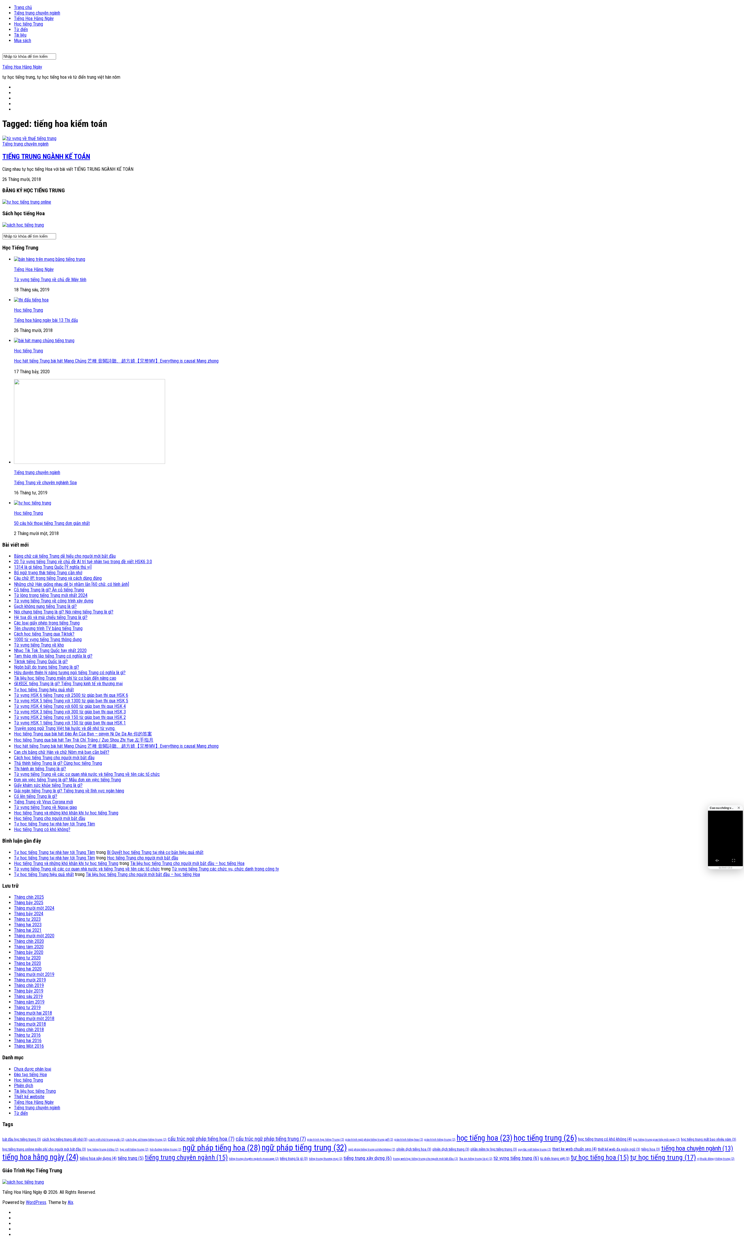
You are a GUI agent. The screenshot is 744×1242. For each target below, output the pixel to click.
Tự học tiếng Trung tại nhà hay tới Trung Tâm (54, 824)
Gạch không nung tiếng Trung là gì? (45, 606)
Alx (70, 1202)
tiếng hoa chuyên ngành (697, 1148)
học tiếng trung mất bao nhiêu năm (708, 1139)
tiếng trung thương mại (325, 1159)
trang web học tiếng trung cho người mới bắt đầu (425, 1159)
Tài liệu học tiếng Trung (35, 1091)
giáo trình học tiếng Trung (325, 1140)
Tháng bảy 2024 (28, 913)
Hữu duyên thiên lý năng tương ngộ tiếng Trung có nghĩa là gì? (70, 672)
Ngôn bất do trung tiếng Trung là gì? (46, 667)
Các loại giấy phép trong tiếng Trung (47, 623)
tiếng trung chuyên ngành (186, 1157)
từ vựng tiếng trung (516, 1158)
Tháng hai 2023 (28, 924)
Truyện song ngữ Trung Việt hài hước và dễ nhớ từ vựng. (64, 728)
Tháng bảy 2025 (28, 902)
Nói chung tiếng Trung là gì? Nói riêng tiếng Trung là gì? (63, 612)
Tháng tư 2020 (27, 958)
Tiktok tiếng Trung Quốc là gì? (41, 661)
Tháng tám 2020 (29, 947)
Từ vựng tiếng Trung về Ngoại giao (45, 807)
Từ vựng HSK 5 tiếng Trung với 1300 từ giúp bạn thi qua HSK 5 (71, 700)
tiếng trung (131, 1158)
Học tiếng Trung (28, 24)
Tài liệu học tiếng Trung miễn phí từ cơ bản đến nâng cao (65, 678)
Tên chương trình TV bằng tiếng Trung (48, 628)
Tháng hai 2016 (28, 1040)
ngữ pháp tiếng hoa (221, 1148)
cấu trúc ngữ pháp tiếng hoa (201, 1139)
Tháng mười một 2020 (34, 935)
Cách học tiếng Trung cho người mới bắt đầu (54, 757)
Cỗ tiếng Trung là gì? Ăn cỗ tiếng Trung (49, 590)
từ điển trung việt (555, 1158)
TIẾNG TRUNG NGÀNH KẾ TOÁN (46, 156)
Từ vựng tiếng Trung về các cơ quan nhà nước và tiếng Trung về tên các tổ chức (87, 774)
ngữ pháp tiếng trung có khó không (371, 1149)
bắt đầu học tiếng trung (21, 1139)
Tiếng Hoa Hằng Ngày (34, 18)
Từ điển (21, 29)
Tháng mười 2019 (30, 980)
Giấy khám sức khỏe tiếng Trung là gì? (48, 785)
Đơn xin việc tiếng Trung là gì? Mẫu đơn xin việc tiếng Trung (67, 779)
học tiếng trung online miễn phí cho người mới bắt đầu (44, 1149)
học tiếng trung (545, 1138)
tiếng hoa (650, 1149)
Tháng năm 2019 (29, 1002)
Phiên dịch (23, 1085)
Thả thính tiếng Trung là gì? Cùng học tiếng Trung (58, 763)
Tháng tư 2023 (27, 919)
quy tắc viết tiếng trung (534, 1149)
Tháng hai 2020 (28, 969)
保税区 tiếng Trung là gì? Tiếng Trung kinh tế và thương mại (68, 683)
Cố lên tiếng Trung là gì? (35, 796)
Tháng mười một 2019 (34, 974)
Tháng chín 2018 (29, 1029)
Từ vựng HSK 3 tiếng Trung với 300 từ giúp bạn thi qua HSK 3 (70, 712)
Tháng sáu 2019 (28, 996)
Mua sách (22, 40)
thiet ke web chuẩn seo (574, 1149)
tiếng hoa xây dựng (98, 1158)
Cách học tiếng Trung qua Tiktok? (44, 634)
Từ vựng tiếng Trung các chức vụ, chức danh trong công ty (225, 869)
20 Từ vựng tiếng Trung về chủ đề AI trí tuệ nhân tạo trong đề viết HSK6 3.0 (83, 561)
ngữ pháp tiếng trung (304, 1148)
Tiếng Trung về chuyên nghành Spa (45, 482)
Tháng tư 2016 (27, 1035)
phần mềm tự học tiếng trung (494, 1149)
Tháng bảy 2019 (28, 991)
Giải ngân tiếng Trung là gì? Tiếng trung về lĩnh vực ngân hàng (69, 791)
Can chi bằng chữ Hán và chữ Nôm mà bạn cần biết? (61, 752)
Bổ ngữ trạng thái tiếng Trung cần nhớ (48, 572)
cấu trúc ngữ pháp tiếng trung (271, 1139)
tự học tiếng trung (663, 1157)
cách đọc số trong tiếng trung (146, 1140)
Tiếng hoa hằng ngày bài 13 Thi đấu (46, 320)
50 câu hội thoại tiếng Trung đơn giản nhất (52, 523)
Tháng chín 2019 (29, 985)
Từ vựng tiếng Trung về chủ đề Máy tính (50, 279)
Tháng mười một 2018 (34, 1018)
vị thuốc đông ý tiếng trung (715, 1159)
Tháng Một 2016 (29, 1046)
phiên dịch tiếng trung (450, 1149)
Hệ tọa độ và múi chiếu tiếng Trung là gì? (50, 617)
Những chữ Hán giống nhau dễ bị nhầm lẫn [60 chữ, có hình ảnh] (71, 584)
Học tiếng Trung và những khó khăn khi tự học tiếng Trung (66, 813)
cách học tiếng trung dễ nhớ (64, 1139)
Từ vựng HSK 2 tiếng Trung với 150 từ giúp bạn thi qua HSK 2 (70, 717)
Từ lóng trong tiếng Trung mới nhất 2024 (50, 595)
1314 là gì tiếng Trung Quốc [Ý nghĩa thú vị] (53, 567)
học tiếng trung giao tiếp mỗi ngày (656, 1140)
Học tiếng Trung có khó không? (42, 829)
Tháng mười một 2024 (34, 908)
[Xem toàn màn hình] (733, 860)
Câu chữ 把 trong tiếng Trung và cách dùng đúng (58, 578)
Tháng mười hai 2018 (33, 1013)
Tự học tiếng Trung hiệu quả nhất (44, 689)
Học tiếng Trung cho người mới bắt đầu (49, 818)
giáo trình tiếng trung (439, 1140)
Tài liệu (20, 35)
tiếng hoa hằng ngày (40, 1157)
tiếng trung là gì (294, 1158)
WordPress (36, 1202)
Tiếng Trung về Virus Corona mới (43, 802)
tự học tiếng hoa (600, 1157)
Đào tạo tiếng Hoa (30, 1074)
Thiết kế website (29, 1096)
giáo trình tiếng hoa (408, 1140)
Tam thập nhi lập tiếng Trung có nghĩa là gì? (53, 656)
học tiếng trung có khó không (605, 1139)
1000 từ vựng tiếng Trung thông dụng (48, 639)
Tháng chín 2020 (29, 941)
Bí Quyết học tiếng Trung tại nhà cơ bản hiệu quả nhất (155, 852)
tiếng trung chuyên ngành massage (254, 1159)
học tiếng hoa (484, 1138)
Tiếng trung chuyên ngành (37, 13)
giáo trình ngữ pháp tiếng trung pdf (369, 1140)
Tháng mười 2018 (30, 1024)
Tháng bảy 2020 (28, 952)
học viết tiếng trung (134, 1149)
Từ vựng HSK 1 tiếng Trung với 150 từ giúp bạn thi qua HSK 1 (70, 723)
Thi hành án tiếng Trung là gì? (40, 768)
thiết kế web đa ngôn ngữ (619, 1149)
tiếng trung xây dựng (368, 1158)
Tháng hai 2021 (28, 930)
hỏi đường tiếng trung (165, 1149)
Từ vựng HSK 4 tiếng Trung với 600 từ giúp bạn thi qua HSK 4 (70, 706)
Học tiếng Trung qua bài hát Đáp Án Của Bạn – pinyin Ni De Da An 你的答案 (83, 734)
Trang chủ (23, 7)
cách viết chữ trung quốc (106, 1140)
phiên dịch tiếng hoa (413, 1149)
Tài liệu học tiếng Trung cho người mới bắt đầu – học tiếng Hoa (187, 863)
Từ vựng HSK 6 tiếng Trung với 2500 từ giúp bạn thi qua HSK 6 (71, 695)
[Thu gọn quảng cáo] (738, 807)
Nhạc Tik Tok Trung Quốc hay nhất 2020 (50, 650)
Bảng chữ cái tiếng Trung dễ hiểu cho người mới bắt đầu (65, 556)
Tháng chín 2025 (29, 897)
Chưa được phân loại (32, 1069)
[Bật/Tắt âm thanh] (717, 860)
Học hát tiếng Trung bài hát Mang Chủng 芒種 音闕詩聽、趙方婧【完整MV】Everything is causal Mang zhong (116, 361)
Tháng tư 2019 (27, 1007)
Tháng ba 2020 (27, 963)
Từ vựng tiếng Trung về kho (39, 645)
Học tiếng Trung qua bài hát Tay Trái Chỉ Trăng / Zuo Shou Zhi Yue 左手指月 (83, 740)
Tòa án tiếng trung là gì (475, 1159)
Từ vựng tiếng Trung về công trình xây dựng (53, 601)
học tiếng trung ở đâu (103, 1149)
